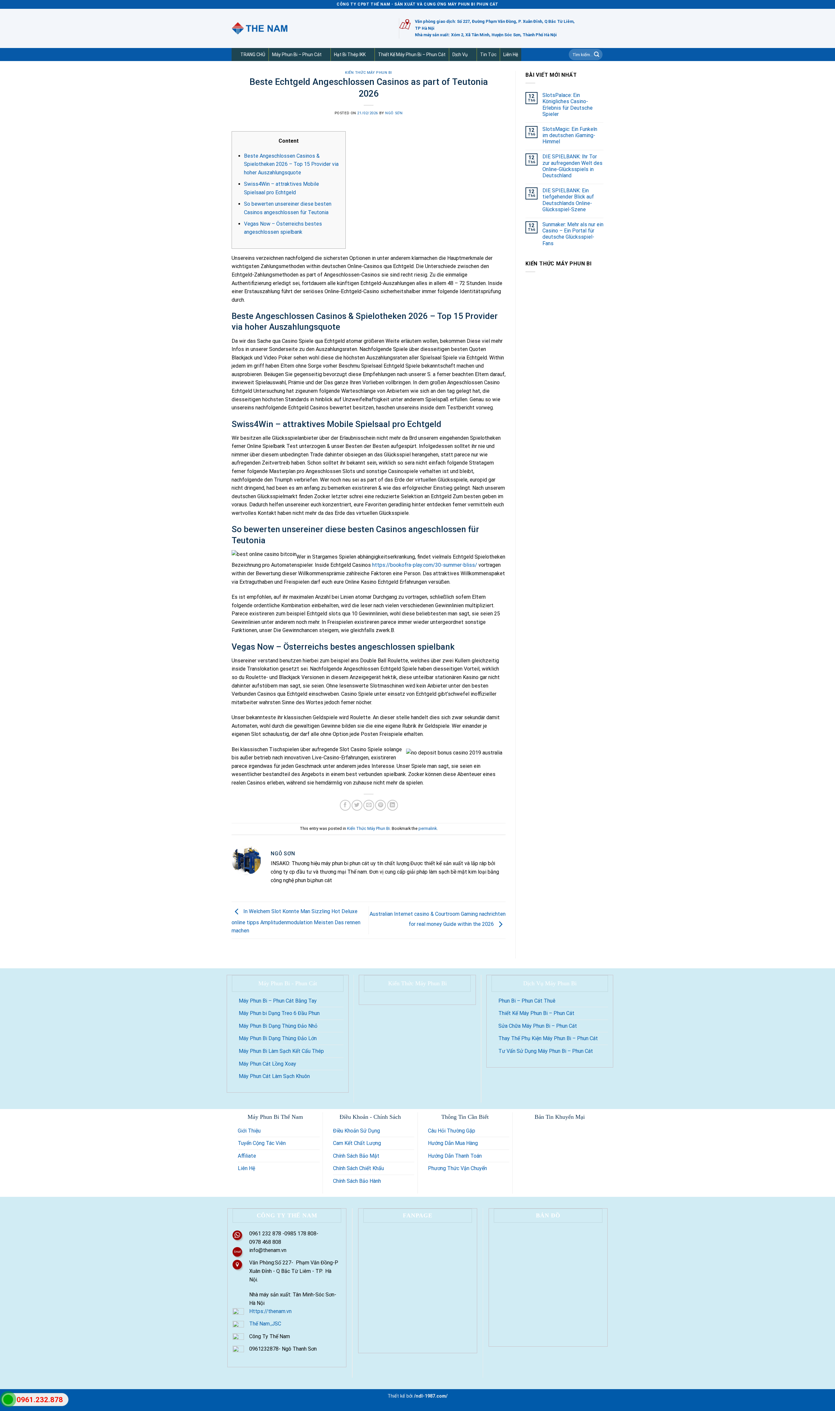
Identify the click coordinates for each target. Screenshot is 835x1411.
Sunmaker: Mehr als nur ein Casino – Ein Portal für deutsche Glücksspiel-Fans (572, 233)
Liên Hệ (510, 54)
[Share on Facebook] (345, 805)
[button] (324, 54)
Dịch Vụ (460, 54)
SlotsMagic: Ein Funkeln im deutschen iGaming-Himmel (569, 135)
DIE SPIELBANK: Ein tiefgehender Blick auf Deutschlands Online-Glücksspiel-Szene (568, 200)
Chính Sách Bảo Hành (357, 1181)
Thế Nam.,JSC (265, 1324)
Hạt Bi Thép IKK (350, 54)
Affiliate (247, 1156)
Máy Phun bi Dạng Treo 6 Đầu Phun (279, 1013)
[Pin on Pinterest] (380, 805)
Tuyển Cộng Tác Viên (262, 1143)
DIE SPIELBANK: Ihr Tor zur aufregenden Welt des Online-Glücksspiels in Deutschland (572, 166)
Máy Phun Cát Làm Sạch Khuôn (274, 1076)
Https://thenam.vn (270, 1311)
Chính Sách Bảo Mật (356, 1156)
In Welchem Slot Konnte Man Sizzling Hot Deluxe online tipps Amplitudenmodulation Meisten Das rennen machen (296, 921)
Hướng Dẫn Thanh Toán (455, 1156)
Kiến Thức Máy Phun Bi (368, 73)
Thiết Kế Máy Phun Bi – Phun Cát (412, 54)
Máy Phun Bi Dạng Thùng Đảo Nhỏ (278, 1026)
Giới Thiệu (249, 1131)
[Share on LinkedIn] (392, 805)
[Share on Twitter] (357, 805)
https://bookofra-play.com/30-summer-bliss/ (424, 565)
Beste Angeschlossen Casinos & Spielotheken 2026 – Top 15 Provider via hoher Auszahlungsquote (291, 164)
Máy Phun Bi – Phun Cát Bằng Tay (278, 1001)
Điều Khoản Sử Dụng (356, 1131)
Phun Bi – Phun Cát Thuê (526, 1001)
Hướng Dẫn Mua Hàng (453, 1143)
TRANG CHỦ (252, 54)
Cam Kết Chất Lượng (357, 1143)
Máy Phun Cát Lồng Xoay (267, 1064)
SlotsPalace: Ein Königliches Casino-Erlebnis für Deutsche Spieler (567, 104)
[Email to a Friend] (368, 805)
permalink (427, 828)
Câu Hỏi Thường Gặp (451, 1131)
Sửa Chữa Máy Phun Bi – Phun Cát (537, 1026)
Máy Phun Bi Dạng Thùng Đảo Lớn (278, 1038)
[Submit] (596, 54)
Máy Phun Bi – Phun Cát (297, 54)
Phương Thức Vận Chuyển (457, 1168)
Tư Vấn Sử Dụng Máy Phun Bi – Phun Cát (545, 1051)
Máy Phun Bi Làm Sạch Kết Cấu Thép (281, 1051)
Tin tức (488, 54)
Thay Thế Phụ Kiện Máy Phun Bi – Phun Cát (548, 1038)
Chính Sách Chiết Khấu (358, 1168)
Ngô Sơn (393, 113)
